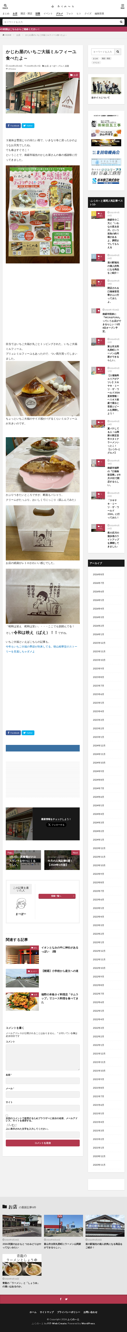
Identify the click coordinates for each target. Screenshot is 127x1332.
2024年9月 (98, 771)
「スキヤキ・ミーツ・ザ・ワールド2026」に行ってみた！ (113, 509)
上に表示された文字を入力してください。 (28, 1129)
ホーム (33, 1312)
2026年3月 (98, 617)
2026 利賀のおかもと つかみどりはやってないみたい (21, 1245)
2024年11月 (99, 754)
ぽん (35, 948)
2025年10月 (99, 660)
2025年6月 (98, 694)
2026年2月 (98, 625)
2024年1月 (98, 839)
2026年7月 (98, 583)
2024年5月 (98, 805)
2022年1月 (98, 1045)
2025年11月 (99, 651)
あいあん (100, 214)
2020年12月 (99, 1156)
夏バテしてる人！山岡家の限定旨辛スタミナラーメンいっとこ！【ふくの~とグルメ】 (113, 440)
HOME (8, 35)
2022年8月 (98, 985)
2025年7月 (98, 685)
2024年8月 (98, 779)
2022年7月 (98, 993)
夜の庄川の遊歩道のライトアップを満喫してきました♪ (113, 539)
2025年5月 (98, 702)
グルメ (59, 13)
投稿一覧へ (56, 896)
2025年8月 (98, 677)
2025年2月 (98, 728)
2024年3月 (98, 822)
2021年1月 (98, 1147)
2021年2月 (98, 1139)
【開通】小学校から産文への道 (59, 970)
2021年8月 (98, 1087)
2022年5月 (98, 1010)
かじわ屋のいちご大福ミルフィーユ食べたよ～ (46, 35)
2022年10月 (99, 968)
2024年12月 (99, 745)
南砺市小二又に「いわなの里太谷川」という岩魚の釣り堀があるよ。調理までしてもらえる (113, 233)
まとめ (5, 13)
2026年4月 (98, 608)
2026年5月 (98, 600)
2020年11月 (99, 1164)
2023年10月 (99, 865)
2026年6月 (98, 591)
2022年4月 (98, 1019)
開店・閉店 (26, 13)
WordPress (88, 1323)
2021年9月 (98, 1079)
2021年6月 (98, 1104)
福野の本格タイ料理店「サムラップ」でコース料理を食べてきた (59, 998)
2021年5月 (98, 1113)
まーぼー (53, 66)
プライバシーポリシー (68, 1312)
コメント (10, 1041)
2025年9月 (98, 668)
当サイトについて (100, 97)
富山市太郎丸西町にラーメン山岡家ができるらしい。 (113, 353)
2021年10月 (99, 1070)
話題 (38, 13)
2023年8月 (98, 882)
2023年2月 (98, 933)
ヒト (79, 13)
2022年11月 (99, 959)
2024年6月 (98, 796)
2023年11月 (99, 856)
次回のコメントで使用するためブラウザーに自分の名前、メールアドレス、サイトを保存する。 (42, 1119)
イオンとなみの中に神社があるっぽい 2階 (59, 949)
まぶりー (34, 971)
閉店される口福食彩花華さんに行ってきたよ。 (113, 294)
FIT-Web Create (56, 1323)
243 (101, 422)
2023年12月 (99, 848)
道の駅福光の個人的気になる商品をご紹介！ (113, 267)
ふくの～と (73, 1319)
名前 (9, 1075)
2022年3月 (98, 1027)
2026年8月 (98, 574)
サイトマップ (47, 1312)
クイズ (88, 13)
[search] (121, 22)
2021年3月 (98, 1130)
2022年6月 (98, 1002)
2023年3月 (98, 925)
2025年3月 (98, 719)
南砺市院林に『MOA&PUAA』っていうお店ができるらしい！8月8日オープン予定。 (112, 322)
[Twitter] (28, 125)
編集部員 (99, 13)
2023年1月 (98, 942)
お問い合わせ (90, 1312)
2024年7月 (98, 788)
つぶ (99, 314)
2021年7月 (98, 1096)
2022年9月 (98, 976)
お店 (15, 13)
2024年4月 (98, 814)
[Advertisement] (43, 297)
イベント (48, 13)
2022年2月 (98, 1036)
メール (10, 1088)
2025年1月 (98, 737)
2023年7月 (98, 891)
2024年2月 (98, 831)
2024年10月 (99, 762)
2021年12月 (99, 1053)
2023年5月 (98, 908)
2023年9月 (98, 873)
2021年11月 (99, 1062)
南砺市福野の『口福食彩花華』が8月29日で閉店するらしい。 (113, 476)
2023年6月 (98, 899)
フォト (69, 13)
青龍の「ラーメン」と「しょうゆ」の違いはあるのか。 (21, 1284)
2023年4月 (98, 916)
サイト (9, 1102)
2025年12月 (99, 642)
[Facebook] (13, 125)
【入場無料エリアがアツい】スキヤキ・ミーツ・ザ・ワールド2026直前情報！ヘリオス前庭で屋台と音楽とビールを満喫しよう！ (113, 394)
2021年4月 (98, 1122)
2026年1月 (98, 634)
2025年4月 (98, 711)
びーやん (100, 527)
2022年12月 (99, 950)
